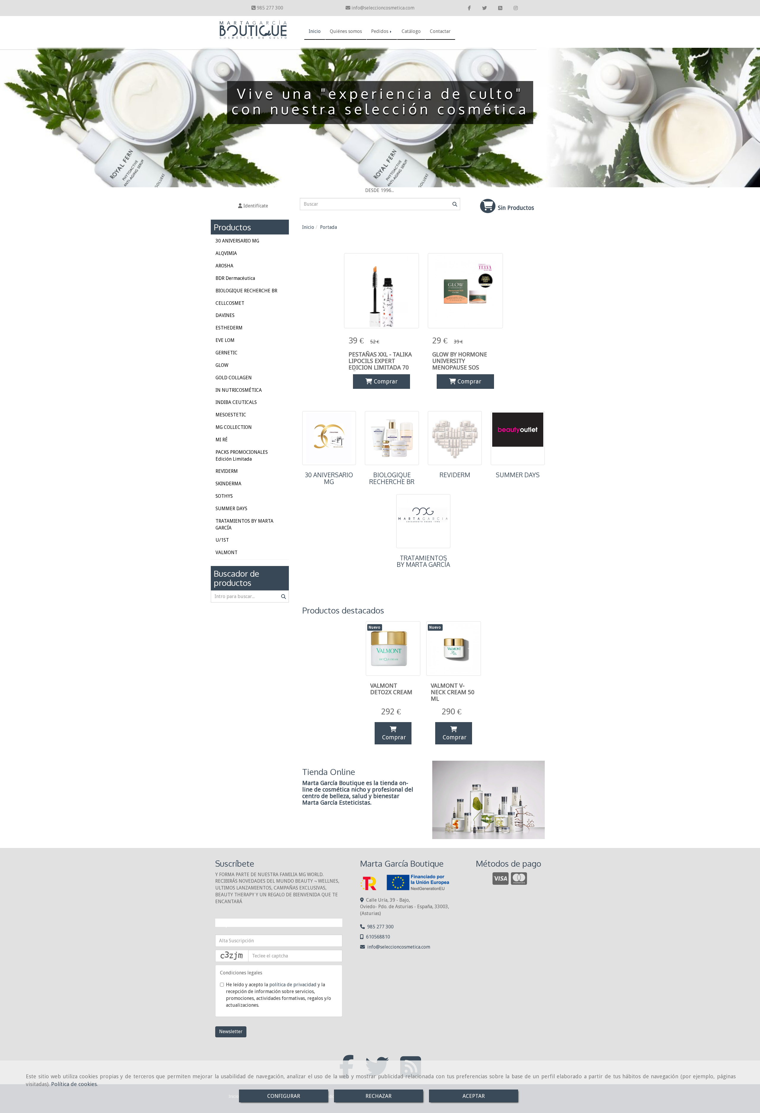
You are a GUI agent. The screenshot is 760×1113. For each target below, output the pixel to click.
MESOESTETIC (231, 415)
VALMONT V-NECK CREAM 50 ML (452, 692)
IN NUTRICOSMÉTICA (239, 390)
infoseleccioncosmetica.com (383, 8)
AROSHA (224, 266)
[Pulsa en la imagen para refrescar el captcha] (232, 956)
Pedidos (380, 31)
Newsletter (231, 1031)
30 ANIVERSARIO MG (329, 478)
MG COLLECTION (234, 427)
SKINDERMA (228, 483)
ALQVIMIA (226, 253)
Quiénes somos (346, 31)
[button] (253, 206)
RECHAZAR (378, 1096)
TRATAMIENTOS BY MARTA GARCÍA (423, 561)
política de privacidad (292, 984)
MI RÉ (222, 440)
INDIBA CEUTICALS (236, 402)
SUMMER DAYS (518, 475)
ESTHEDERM (229, 328)
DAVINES (225, 315)
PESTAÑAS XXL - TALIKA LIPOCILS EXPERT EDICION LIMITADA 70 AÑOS (380, 364)
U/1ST (222, 540)
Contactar (440, 31)
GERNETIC (227, 353)
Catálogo (411, 31)
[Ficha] (381, 290)
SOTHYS (224, 496)
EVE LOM (225, 340)
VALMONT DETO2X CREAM (391, 689)
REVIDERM (455, 475)
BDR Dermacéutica (235, 278)
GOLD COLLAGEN (234, 377)
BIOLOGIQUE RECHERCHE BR (391, 478)
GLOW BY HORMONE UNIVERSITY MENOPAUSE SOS (459, 361)
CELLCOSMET (230, 303)
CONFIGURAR (283, 1096)
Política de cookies (74, 1084)
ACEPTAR (474, 1096)
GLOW (222, 365)
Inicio (315, 31)
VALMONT (227, 552)
